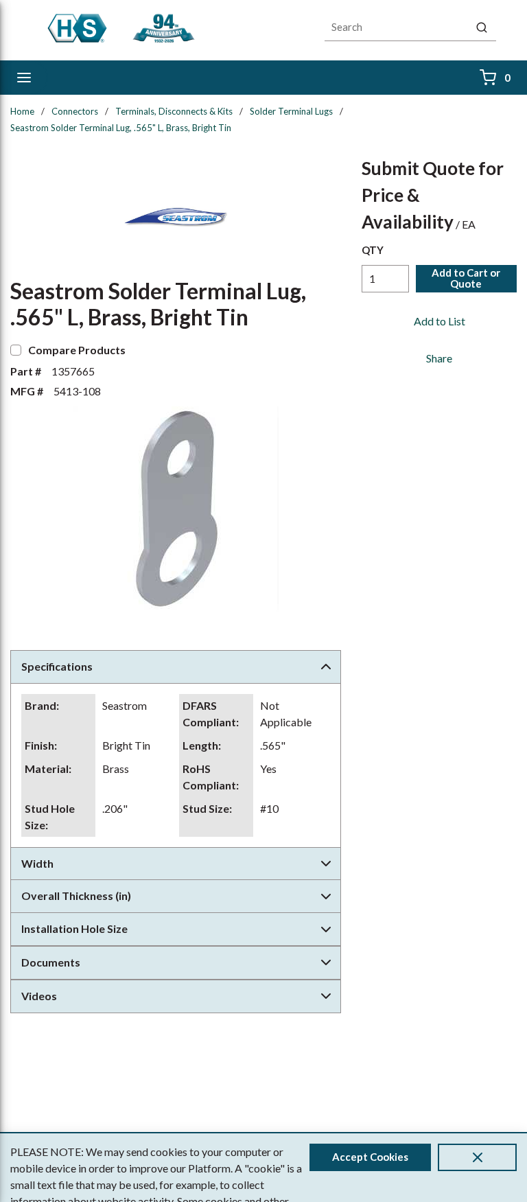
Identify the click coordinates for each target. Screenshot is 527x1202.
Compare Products (77, 349)
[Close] (477, 1157)
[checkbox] (15, 350)
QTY (373, 250)
